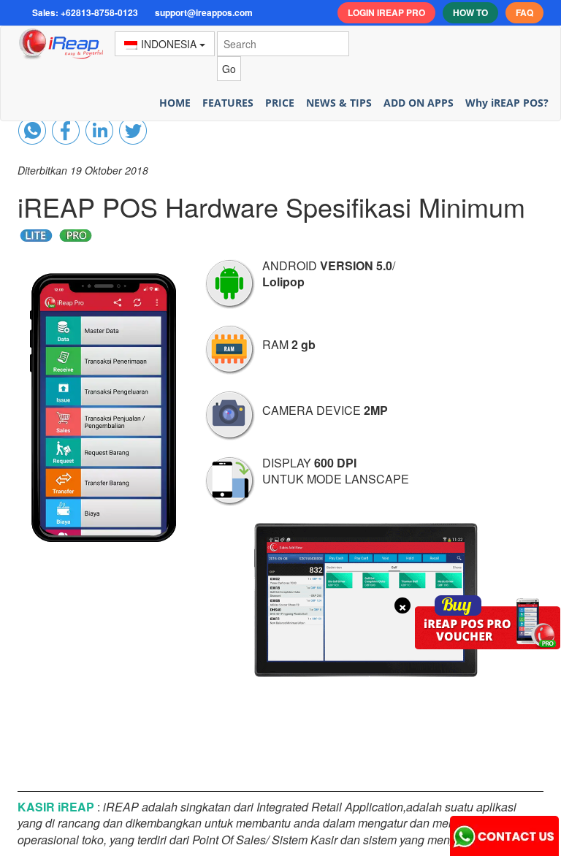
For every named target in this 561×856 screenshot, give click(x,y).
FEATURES (227, 103)
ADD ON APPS (418, 103)
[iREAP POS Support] (505, 832)
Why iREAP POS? (507, 103)
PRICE (279, 103)
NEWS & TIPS (339, 103)
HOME (175, 103)
